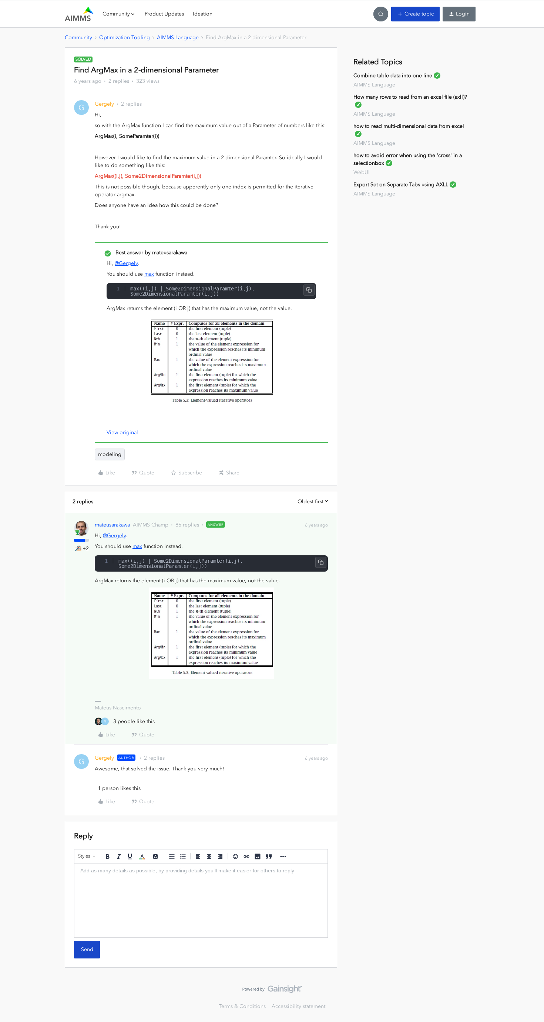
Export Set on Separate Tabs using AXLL (400, 184)
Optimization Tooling (124, 37)
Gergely (104, 104)
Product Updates (164, 14)
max (149, 274)
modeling (109, 454)
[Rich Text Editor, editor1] (201, 900)
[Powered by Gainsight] (272, 991)
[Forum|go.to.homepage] (79, 14)
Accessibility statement (298, 1006)
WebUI (361, 172)
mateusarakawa (112, 525)
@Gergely (126, 263)
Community (78, 37)
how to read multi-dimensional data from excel (408, 126)
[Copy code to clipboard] (309, 290)
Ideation (202, 14)
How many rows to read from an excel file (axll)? (410, 97)
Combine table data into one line (392, 75)
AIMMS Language (178, 37)
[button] (415, 14)
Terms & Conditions (242, 1006)
